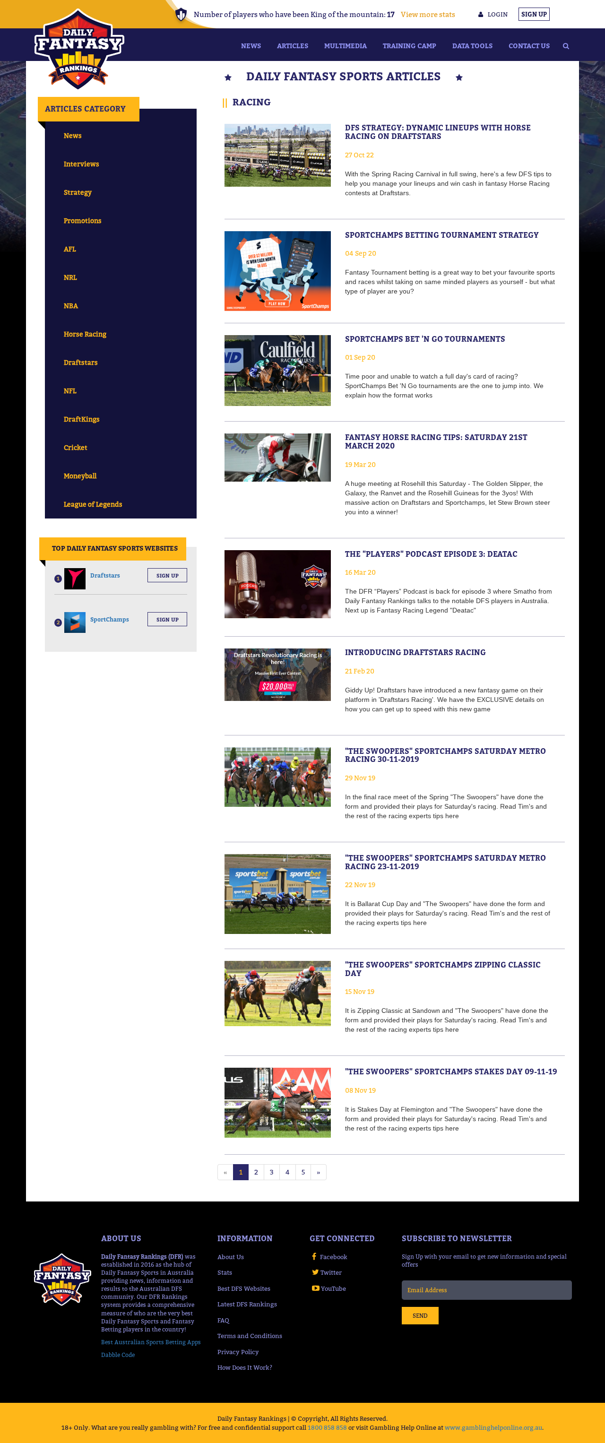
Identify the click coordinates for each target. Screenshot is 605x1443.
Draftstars (81, 362)
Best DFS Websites (243, 1288)
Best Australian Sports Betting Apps (151, 1342)
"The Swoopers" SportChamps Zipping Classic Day (443, 969)
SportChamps (109, 619)
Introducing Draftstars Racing (415, 652)
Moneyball (80, 476)
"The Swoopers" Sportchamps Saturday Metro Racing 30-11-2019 (445, 755)
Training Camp (409, 46)
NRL (70, 277)
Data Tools (472, 46)
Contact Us (529, 46)
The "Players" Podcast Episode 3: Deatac (431, 554)
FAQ (223, 1320)
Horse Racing (85, 334)
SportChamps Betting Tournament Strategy (442, 235)
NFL (70, 391)
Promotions (83, 220)
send (420, 1315)
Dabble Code (118, 1354)
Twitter (331, 1272)
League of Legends (93, 504)
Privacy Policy (238, 1352)
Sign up (167, 575)
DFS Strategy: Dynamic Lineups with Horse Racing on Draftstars (438, 132)
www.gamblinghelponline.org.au (493, 1427)
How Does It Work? (244, 1367)
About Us (230, 1257)
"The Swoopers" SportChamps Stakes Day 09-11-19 (451, 1071)
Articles (292, 46)
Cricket (75, 447)
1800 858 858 (327, 1427)
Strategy (78, 192)
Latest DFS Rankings (247, 1304)
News (251, 46)
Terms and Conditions (249, 1335)
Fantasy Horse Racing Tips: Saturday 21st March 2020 (436, 441)
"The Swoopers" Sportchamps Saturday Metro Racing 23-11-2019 (445, 862)
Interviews (81, 164)
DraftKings (82, 419)
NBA (71, 306)
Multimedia (345, 46)
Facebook (333, 1257)
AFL (70, 249)
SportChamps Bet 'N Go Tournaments (425, 339)
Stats (224, 1272)
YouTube (333, 1288)
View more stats (428, 14)
